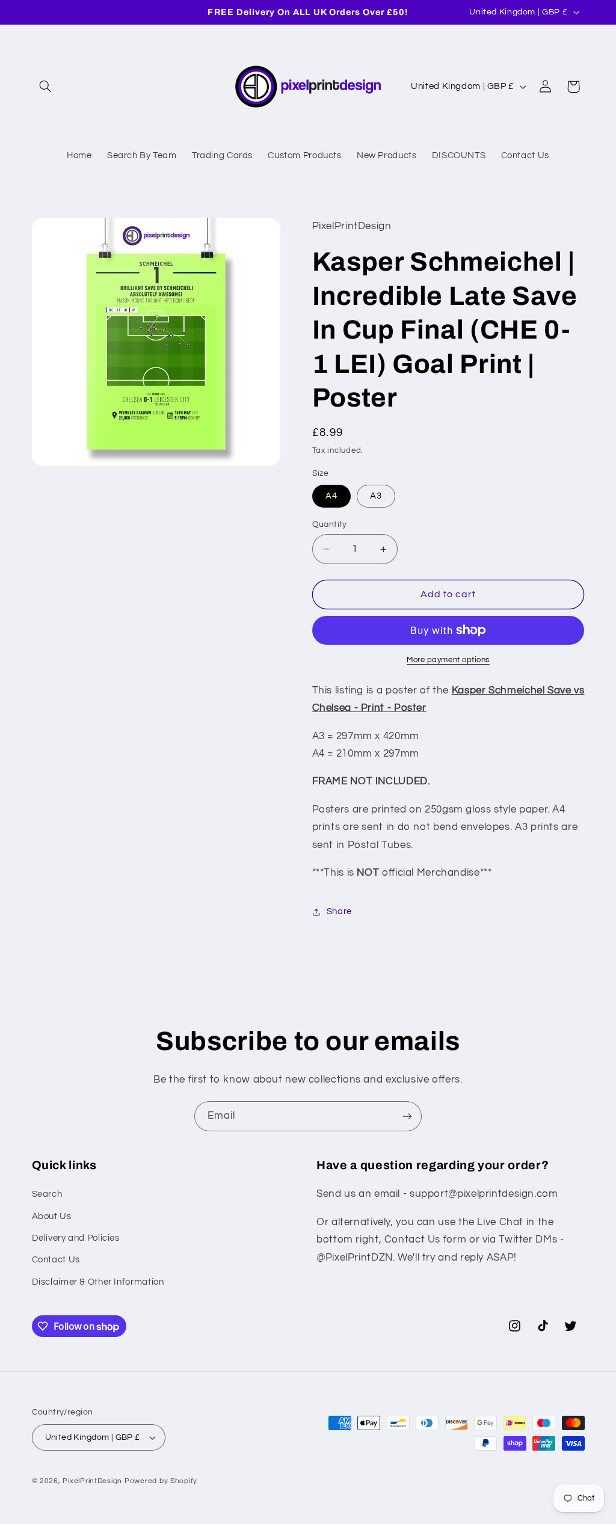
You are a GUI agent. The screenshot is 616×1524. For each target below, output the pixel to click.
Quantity (329, 524)
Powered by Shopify (161, 1481)
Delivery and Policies (76, 1238)
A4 (331, 495)
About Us (52, 1216)
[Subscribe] (407, 1116)
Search (47, 1194)
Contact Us (56, 1259)
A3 (376, 495)
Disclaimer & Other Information (98, 1281)
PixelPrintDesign (92, 1481)
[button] (46, 86)
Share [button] (339, 911)
